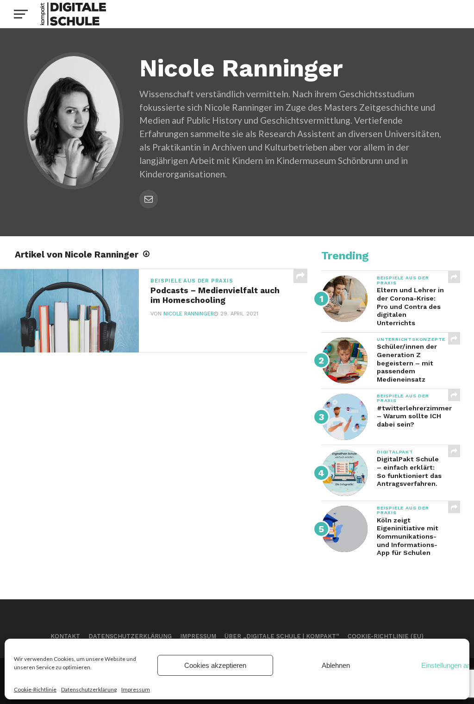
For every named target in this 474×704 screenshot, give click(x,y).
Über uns (123, 69)
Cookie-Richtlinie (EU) (386, 636)
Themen (121, 41)
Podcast (208, 41)
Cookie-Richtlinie (35, 689)
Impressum (135, 689)
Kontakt (65, 636)
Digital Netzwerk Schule (319, 41)
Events (248, 41)
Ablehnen (336, 665)
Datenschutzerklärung (89, 689)
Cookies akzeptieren (215, 665)
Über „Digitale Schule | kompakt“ (282, 636)
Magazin (164, 41)
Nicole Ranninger (188, 314)
